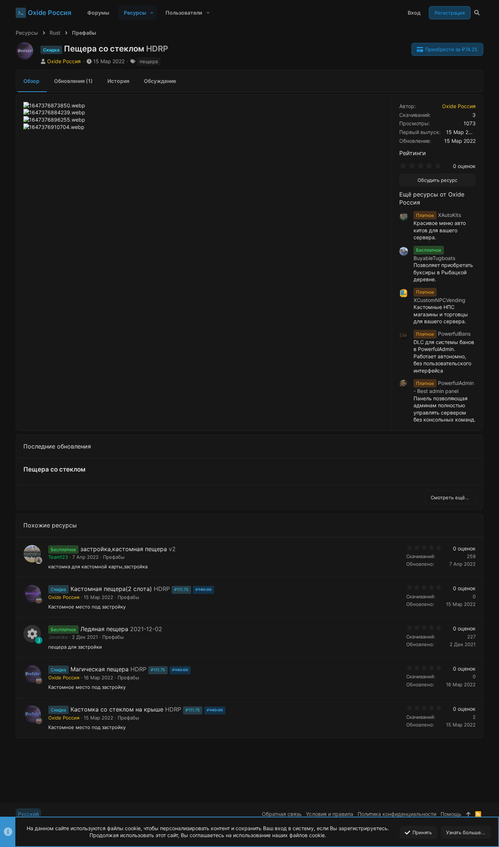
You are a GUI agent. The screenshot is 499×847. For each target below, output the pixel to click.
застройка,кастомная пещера (123, 549)
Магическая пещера (100, 669)
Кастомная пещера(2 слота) (111, 588)
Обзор (31, 81)
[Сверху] (468, 814)
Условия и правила (329, 814)
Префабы (114, 557)
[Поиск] (477, 13)
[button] (152, 12)
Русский (28, 814)
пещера (149, 61)
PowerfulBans (443, 334)
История (118, 81)
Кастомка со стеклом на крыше (117, 709)
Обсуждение (160, 81)
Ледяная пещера (104, 629)
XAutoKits (438, 215)
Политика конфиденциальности (397, 814)
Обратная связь (282, 814)
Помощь (451, 814)
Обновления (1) (73, 81)
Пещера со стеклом (54, 469)
